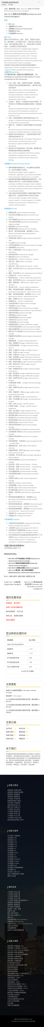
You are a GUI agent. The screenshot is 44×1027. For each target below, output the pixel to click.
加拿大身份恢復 (12, 926)
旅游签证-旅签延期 (13, 902)
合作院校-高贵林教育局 (15, 867)
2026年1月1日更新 (20, 671)
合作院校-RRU (12, 857)
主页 (5, 8)
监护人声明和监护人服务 (15, 874)
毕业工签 (20, 611)
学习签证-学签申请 (13, 799)
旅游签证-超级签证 (13, 796)
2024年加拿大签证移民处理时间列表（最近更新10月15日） (23, 705)
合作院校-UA (11, 848)
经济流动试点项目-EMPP (15, 820)
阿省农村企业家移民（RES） (16, 984)
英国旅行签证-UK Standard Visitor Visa (19, 924)
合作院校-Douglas (13, 861)
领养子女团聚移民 (13, 1005)
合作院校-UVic (12, 844)
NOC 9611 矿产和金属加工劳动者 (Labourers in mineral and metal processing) (24, 559)
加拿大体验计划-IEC (14, 805)
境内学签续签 (10, 611)
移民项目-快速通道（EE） (16, 946)
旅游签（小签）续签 (14, 909)
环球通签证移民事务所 (10, 2)
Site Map (32, 1021)
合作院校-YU (11, 855)
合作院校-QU (11, 850)
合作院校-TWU (12, 842)
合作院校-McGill (12, 853)
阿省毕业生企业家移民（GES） (17, 986)
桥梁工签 (9, 615)
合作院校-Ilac (11, 870)
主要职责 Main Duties (15, 26)
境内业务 (22, 728)
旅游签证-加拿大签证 (14, 790)
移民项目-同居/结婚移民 (15, 952)
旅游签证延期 (18, 615)
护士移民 (10, 1003)
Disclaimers (15, 1021)
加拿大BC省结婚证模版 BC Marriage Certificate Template (21, 691)
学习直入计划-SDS (13, 872)
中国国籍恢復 (11, 928)
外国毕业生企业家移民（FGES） (18, 988)
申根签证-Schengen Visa (15, 921)
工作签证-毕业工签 (13, 813)
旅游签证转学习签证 (14, 801)
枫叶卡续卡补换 (12, 913)
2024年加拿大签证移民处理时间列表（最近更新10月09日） (23, 711)
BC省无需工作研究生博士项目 (17, 965)
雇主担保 (17, 603)
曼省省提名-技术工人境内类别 (17, 973)
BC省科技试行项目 (13, 963)
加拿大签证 (9, 738)
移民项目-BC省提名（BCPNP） (17, 948)
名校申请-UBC (12, 838)
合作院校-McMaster (13, 859)
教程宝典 (12, 8)
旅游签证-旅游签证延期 (15, 792)
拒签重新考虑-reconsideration (17, 919)
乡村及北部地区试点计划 (15, 999)
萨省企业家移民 (12, 969)
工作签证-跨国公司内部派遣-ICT (18, 900)
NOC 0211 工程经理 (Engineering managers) (12, 583)
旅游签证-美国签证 (13, 794)
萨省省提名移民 (12, 967)
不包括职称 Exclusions (16, 33)
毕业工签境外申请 (13, 666)
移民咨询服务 (10, 620)
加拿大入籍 (11, 911)
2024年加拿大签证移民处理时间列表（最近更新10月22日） (23, 700)
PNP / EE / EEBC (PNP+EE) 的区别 (18, 950)
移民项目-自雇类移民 (14, 956)
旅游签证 (10, 649)
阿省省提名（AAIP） (14, 982)
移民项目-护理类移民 (14, 961)
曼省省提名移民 (12, 971)
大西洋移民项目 (12, 997)
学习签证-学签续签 (13, 803)
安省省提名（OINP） (14, 978)
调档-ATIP (10, 917)
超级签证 (10, 653)
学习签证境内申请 (13, 662)
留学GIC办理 (11, 876)
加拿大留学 (13, 576)
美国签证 (22, 738)
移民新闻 (22, 735)
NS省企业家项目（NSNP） (16, 990)
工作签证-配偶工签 (13, 811)
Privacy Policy (24, 1021)
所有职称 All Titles (14, 31)
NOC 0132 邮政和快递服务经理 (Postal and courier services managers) (23, 564)
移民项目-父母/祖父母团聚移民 (17, 954)
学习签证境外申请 (13, 657)
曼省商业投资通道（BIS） (16, 976)
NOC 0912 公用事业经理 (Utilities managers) (24, 567)
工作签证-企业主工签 (14, 818)
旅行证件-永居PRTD (14, 807)
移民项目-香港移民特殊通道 (16, 992)
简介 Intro (12, 24)
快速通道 (9, 603)
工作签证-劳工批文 (13, 809)
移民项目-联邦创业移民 (15, 959)
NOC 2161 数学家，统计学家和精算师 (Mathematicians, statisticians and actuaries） (25, 571)
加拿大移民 (21, 576)
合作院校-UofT (12, 846)
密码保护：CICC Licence (13, 696)
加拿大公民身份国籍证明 (14, 607)
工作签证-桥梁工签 (13, 894)
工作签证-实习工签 (13, 815)
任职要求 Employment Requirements (20, 28)
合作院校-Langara (13, 863)
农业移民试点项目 (13, 995)
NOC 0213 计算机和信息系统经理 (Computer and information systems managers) (33, 585)
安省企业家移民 (12, 980)
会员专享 (9, 728)
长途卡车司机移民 (13, 1001)
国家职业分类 (30, 576)
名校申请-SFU (12, 840)
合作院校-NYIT (12, 865)
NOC (18, 8)
